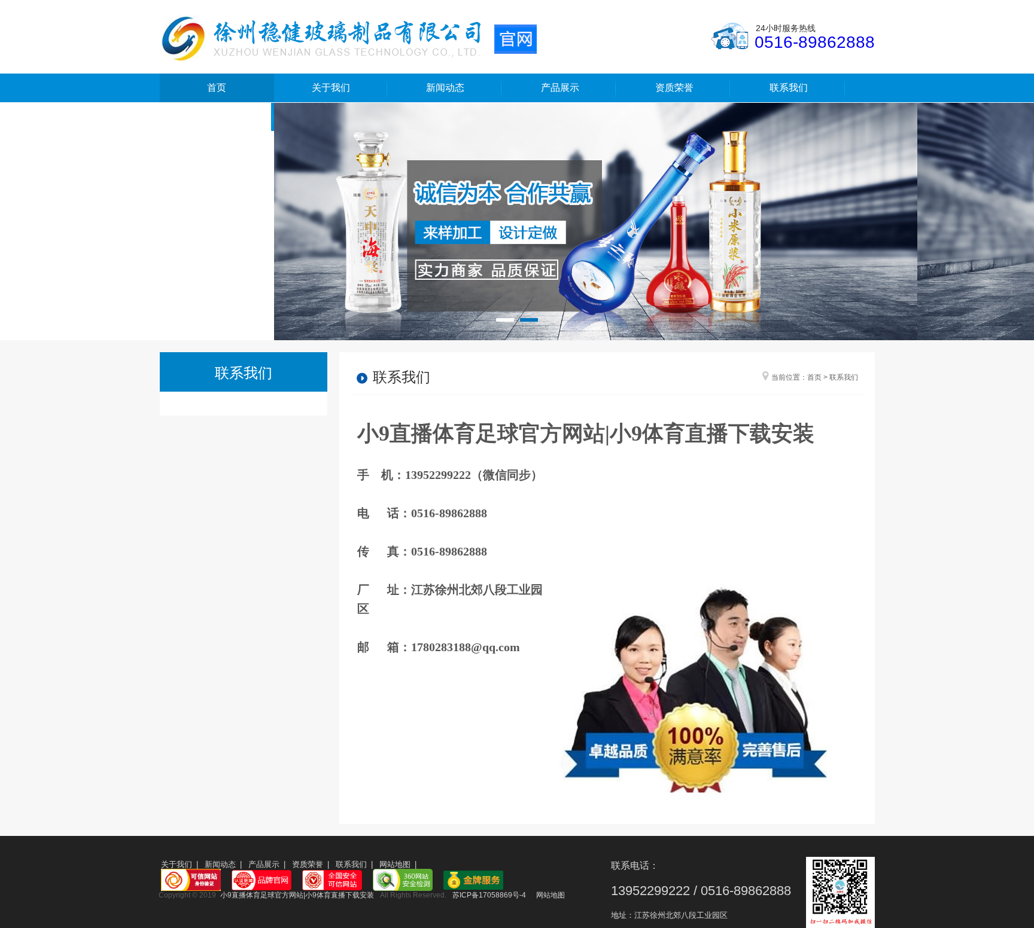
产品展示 (560, 88)
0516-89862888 (815, 42)
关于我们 (331, 88)
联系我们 (789, 88)
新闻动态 (445, 88)
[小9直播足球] (348, 37)
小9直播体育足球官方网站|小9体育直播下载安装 (585, 433)
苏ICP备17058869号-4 (489, 895)
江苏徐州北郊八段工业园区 (681, 915)
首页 (216, 88)
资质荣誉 (674, 88)
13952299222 (650, 890)
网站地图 (394, 864)
